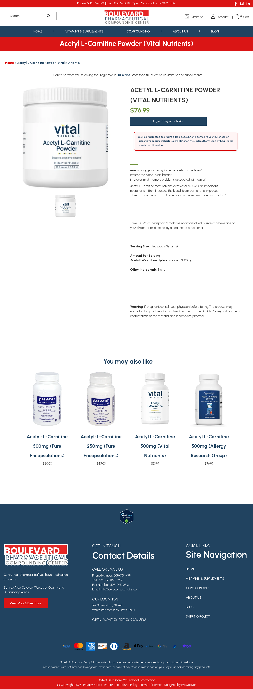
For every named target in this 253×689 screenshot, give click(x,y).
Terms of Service (150, 685)
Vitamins (197, 17)
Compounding (138, 31)
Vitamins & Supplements (84, 31)
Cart (246, 17)
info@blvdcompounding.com (120, 589)
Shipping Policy (198, 616)
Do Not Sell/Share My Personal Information (126, 680)
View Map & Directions (25, 603)
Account (223, 17)
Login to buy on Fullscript (168, 121)
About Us (180, 31)
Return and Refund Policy (120, 685)
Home (38, 31)
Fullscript (123, 75)
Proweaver (188, 685)
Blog (215, 31)
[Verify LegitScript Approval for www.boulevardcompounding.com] (126, 511)
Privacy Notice (92, 685)
